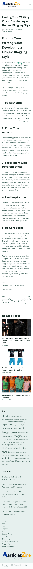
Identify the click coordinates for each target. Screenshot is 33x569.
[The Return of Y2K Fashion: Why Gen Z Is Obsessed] (16, 384)
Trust (28, 455)
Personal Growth (23, 442)
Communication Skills (17, 419)
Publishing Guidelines (10, 541)
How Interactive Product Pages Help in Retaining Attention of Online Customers (13, 494)
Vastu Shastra (8, 458)
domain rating (19, 424)
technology (6, 455)
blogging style (7, 285)
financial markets (7, 428)
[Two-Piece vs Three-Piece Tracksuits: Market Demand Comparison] (16, 357)
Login (4, 526)
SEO (4, 447)
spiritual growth (23, 452)
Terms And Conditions (10, 547)
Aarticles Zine (18, 565)
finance (25, 424)
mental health (5, 439)
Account (5, 531)
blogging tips (14, 416)
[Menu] (30, 4)
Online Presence (7, 442)
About (4, 524)
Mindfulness (14, 439)
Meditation (24, 436)
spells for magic (14, 452)
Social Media (11, 448)
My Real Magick (23, 439)
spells (5, 452)
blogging (18, 63)
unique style (19, 285)
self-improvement (23, 444)
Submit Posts (7, 534)
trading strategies (20, 455)
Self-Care (16, 445)
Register (5, 529)
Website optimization (20, 458)
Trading (12, 455)
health (14, 432)
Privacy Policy (7, 544)
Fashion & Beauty (7, 31)
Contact (5, 536)
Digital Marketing (9, 424)
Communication (7, 419)
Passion (15, 442)
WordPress (15, 461)
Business (19, 416)
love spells (10, 436)
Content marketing (15, 421)
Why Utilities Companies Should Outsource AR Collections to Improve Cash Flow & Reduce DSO (14, 504)
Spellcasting (21, 447)
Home (4, 521)
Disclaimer (6, 539)
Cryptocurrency (26, 422)
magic (17, 436)
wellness (7, 461)
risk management (7, 445)
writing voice (7, 289)
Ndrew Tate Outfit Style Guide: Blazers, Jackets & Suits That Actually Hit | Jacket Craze (16, 340)
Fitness (15, 428)
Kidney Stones (21, 432)
